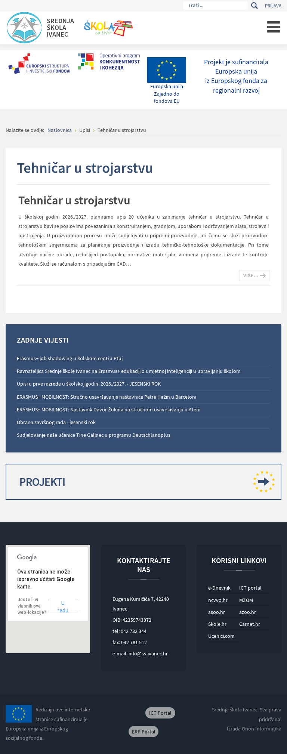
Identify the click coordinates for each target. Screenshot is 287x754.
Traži (254, 5)
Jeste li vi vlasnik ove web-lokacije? (32, 606)
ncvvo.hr (218, 600)
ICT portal (250, 587)
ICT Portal (160, 713)
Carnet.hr (249, 624)
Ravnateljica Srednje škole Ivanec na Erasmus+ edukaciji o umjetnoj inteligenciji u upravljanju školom (129, 371)
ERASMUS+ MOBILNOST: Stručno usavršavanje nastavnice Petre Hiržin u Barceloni (106, 396)
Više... (250, 275)
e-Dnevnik (219, 587)
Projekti (42, 482)
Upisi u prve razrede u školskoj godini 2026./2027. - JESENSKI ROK (89, 383)
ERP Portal (143, 731)
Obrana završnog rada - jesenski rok (56, 422)
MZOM (246, 600)
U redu (63, 606)
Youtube (135, 713)
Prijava (273, 6)
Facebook (118, 713)
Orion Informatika (261, 728)
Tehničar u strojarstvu (74, 200)
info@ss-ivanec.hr (148, 653)
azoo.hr (247, 612)
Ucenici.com (221, 636)
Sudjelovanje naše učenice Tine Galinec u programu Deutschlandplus (93, 435)
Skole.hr (217, 624)
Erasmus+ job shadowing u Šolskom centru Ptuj (70, 358)
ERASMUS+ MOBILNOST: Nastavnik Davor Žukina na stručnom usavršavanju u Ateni (108, 409)
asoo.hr (216, 612)
